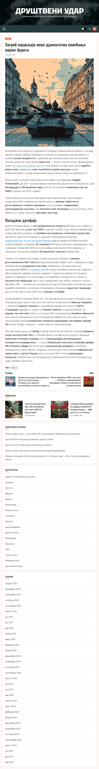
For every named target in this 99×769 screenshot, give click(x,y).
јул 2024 (9, 684)
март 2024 (10, 706)
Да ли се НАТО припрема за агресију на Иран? (28, 445)
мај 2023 (9, 762)
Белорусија (10, 504)
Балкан (8, 39)
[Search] (89, 28)
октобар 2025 (12, 600)
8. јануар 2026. (30, 415)
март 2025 (10, 639)
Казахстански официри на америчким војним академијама (35, 450)
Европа (9, 521)
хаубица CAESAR (39, 269)
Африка (9, 493)
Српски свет (11, 555)
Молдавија (10, 538)
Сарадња (9, 543)
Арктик (9, 487)
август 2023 (11, 745)
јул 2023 (9, 751)
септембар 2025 (13, 605)
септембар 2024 (13, 672)
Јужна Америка (12, 527)
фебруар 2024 (12, 711)
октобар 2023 (12, 734)
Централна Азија (13, 566)
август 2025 (11, 611)
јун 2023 (9, 756)
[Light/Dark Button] (84, 29)
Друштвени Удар (49, 11)
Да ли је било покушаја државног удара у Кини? (29, 439)
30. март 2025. (11, 55)
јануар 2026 (11, 583)
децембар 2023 (13, 723)
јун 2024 (9, 689)
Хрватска (14, 367)
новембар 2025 (13, 594)
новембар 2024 (13, 661)
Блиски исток (12, 510)
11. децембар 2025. (77, 415)
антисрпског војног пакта (28, 165)
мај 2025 (9, 628)
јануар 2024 (11, 717)
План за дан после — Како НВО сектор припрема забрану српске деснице (42, 433)
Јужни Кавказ (12, 532)
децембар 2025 (13, 589)
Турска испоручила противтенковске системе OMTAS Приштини (35, 408)
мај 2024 (9, 695)
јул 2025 (9, 617)
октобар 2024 (12, 667)
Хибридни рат (12, 560)
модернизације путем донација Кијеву (27, 240)
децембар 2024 (13, 656)
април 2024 (10, 700)
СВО (7, 549)
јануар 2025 (11, 650)
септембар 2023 (13, 739)
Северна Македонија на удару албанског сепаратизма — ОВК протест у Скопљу (81, 408)
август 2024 (11, 678)
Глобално (10, 515)
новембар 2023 (13, 728)
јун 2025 (9, 622)
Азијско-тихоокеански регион (20, 476)
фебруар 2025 (12, 644)
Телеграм (94, 29)
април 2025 (10, 633)
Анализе (9, 482)
